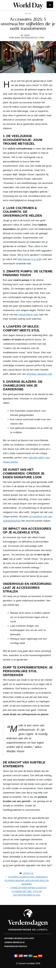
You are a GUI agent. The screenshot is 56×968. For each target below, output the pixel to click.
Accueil (28, 13)
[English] (21, 957)
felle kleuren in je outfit (30, 259)
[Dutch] (25, 957)
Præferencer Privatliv (15, 946)
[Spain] (40, 957)
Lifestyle (28, 873)
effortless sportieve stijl (39, 374)
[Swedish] (30, 957)
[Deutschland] (35, 957)
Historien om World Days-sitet (19, 938)
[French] (16, 957)
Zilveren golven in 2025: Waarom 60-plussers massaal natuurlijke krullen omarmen (27, 880)
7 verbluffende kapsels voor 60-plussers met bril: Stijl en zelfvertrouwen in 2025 (28, 891)
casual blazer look (28, 314)
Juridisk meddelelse (14, 942)
